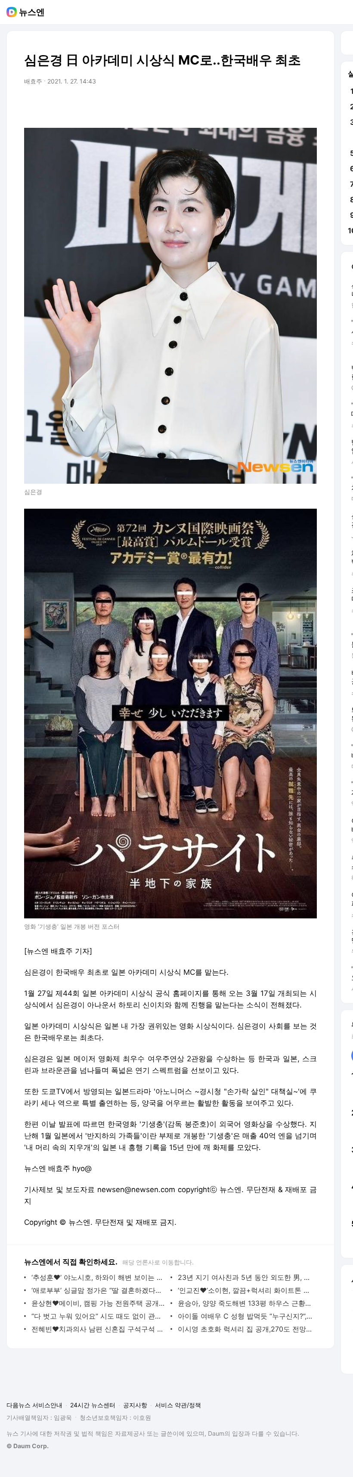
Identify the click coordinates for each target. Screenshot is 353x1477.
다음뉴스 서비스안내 (34, 1405)
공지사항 (135, 1405)
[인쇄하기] (308, 105)
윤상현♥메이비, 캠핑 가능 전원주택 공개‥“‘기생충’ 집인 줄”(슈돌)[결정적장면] (98, 1303)
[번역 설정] (273, 105)
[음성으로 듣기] (256, 105)
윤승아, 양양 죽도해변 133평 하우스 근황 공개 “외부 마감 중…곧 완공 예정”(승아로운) (245, 1303)
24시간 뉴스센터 (92, 1405)
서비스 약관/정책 (178, 1405)
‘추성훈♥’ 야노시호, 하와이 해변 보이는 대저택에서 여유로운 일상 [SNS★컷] (98, 1277)
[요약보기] (239, 105)
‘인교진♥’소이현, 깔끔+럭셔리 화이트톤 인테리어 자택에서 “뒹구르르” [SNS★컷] (245, 1290)
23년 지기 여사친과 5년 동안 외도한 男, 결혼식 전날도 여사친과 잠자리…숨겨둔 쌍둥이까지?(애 (245, 1277)
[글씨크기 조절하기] (291, 105)
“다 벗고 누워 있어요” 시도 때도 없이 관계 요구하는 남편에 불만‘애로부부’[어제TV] (98, 1316)
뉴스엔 (32, 12)
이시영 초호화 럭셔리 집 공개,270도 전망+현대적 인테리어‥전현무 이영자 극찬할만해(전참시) (245, 1329)
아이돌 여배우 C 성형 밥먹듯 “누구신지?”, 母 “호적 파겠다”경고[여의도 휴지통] (245, 1316)
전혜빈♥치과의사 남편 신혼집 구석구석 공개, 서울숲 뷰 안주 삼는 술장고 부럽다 (98, 1329)
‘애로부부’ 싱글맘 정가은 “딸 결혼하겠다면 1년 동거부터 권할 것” (98, 1290)
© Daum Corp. (27, 1445)
